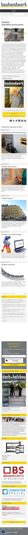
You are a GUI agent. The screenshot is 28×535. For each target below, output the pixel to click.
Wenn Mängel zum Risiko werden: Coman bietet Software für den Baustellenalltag (13, 314)
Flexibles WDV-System (9, 167)
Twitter (8, 435)
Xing (5, 435)
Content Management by (7, 532)
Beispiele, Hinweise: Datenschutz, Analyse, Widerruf (12, 368)
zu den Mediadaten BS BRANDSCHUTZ (11, 481)
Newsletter (3, 528)
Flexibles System (7, 198)
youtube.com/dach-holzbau (8, 427)
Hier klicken (15, 360)
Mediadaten (5, 456)
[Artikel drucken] (25, 120)
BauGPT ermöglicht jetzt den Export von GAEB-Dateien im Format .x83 (13, 310)
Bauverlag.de (4, 533)
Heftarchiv (4, 459)
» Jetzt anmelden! (14, 364)
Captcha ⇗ (19, 362)
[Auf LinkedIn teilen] (19, 121)
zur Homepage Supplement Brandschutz (12, 483)
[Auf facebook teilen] (10, 121)
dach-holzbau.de (6, 429)
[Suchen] (25, 14)
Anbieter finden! (14, 522)
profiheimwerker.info (7, 433)
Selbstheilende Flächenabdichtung (13, 132)
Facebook (14, 435)
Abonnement (14, 113)
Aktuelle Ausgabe (6, 455)
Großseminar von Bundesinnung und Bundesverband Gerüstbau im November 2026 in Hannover (14, 306)
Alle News (4, 321)
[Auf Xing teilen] (16, 121)
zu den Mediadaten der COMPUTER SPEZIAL (12, 498)
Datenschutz (20, 528)
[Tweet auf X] (13, 121)
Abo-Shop (4, 458)
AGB (15, 528)
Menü (14, 11)
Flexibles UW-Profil (8, 265)
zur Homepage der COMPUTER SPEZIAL (11, 500)
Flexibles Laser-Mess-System (11, 234)
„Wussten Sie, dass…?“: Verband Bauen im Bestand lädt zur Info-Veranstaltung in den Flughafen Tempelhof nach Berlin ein (13, 301)
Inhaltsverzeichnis (14, 116)
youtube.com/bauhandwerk (10, 425)
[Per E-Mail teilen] (22, 120)
